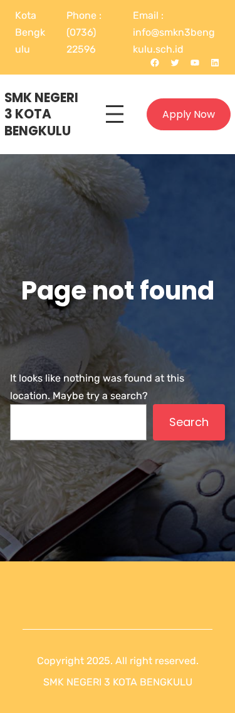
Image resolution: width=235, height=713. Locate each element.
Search (189, 422)
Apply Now (188, 114)
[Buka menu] (115, 114)
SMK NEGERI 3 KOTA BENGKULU (41, 114)
